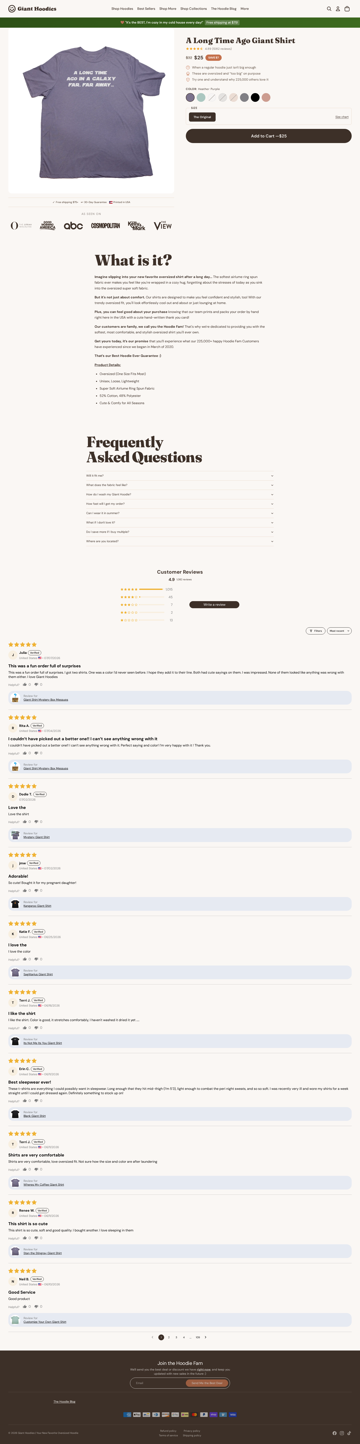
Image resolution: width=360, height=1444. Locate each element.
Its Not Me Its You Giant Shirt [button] (43, 1043)
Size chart (342, 117)
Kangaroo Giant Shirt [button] (37, 906)
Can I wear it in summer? (102, 513)
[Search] (329, 8)
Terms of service (168, 1435)
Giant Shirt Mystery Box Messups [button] (46, 699)
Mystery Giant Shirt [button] (37, 837)
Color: (203, 89)
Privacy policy (192, 1431)
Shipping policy (192, 1435)
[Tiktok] (349, 1433)
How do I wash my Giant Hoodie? (108, 494)
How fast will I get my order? (105, 504)
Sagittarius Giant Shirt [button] (38, 974)
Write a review (214, 604)
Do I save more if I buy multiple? (107, 532)
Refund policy (168, 1431)
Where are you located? (102, 541)
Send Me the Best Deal (207, 1383)
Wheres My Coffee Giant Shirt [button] (44, 1184)
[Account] (337, 8)
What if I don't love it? (100, 522)
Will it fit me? (95, 475)
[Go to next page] (206, 1337)
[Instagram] (341, 1433)
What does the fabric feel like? (106, 485)
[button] (147, 589)
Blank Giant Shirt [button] (35, 1116)
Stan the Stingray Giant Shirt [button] (43, 1253)
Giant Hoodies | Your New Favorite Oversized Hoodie (48, 1433)
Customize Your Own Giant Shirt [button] (45, 1322)
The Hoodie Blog (64, 1401)
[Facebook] (334, 1433)
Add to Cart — (269, 136)
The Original (202, 117)
